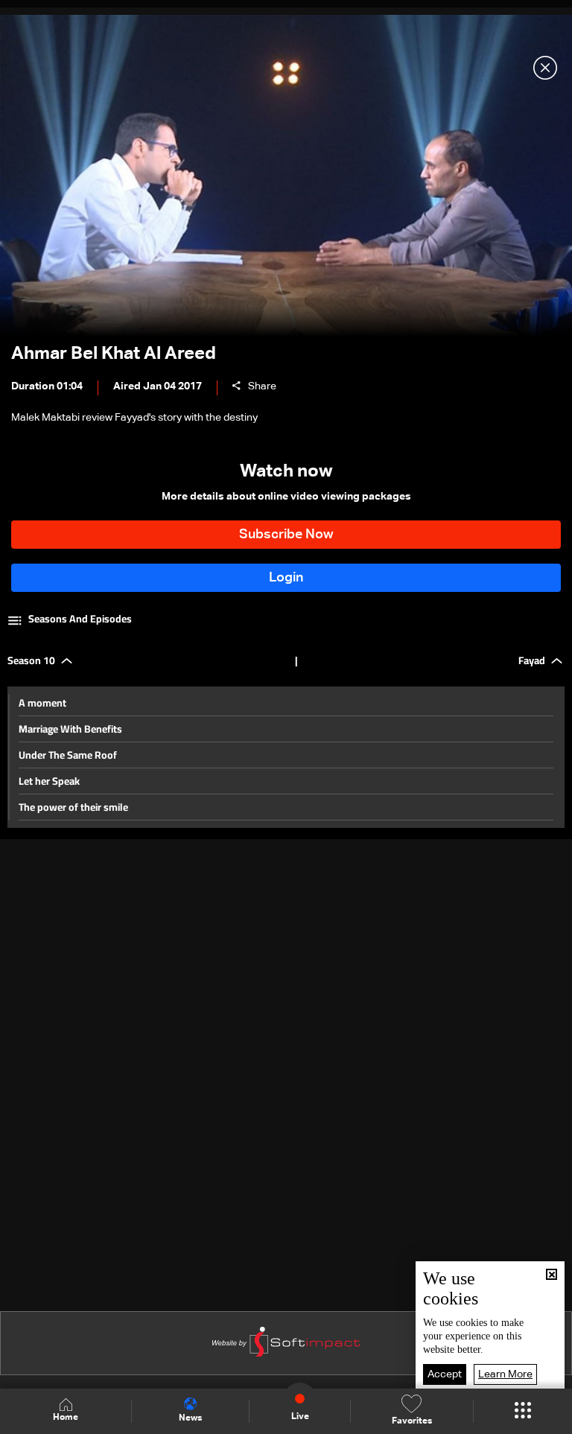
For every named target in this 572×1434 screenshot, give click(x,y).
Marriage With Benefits (70, 729)
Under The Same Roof (68, 755)
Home (65, 1417)
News (190, 1418)
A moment (42, 703)
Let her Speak (49, 781)
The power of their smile (73, 807)
